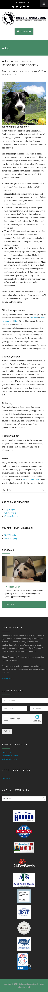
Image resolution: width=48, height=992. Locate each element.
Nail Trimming (10, 535)
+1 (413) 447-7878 (31, 479)
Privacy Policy (8, 678)
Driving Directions (9, 759)
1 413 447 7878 (24, 2)
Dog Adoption (10, 509)
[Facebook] (13, 7)
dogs (36, 318)
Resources (6, 778)
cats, (31, 318)
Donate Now (25, 31)
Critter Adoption (11, 516)
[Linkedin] (28, 7)
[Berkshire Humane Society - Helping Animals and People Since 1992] (24, 18)
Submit (7, 731)
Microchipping (10, 538)
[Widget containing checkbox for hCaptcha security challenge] (22, 719)
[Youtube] (24, 7)
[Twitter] (17, 7)
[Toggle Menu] (44, 3)
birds (16, 321)
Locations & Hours (10, 756)
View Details (10, 604)
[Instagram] (20, 7)
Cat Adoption (10, 513)
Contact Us (6, 752)
